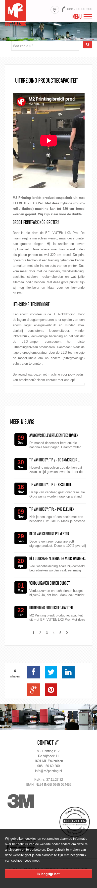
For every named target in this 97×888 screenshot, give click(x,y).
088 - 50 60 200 (48, 766)
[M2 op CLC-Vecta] (70, 822)
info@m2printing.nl (48, 771)
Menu (77, 16)
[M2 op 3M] (27, 801)
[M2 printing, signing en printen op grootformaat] (15, 12)
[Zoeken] (87, 44)
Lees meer (31, 860)
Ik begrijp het (48, 874)
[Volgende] (67, 633)
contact (51, 380)
